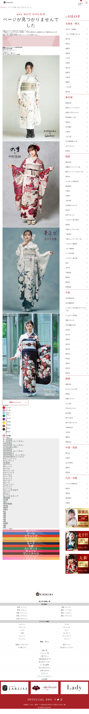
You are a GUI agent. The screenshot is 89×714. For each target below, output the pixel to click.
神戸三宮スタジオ (71, 422)
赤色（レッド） (22, 607)
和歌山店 (68, 442)
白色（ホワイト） (22, 619)
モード (7, 492)
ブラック (8, 429)
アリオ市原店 (70, 253)
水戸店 (68, 268)
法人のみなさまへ (44, 668)
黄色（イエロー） (66, 613)
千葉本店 (68, 234)
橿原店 (68, 437)
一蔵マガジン (44, 656)
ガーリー (8, 465)
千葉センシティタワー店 (74, 239)
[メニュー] (86, 2)
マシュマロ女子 (11, 490)
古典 (6, 500)
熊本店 (68, 488)
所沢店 (68, 210)
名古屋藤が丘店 (71, 325)
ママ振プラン (22, 647)
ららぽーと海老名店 (72, 181)
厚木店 (68, 176)
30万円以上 (9, 453)
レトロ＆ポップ (11, 496)
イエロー (8, 422)
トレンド (8, 478)
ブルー (8, 413)
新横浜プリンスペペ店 (73, 167)
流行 (6, 509)
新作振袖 (8, 504)
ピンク (8, 410)
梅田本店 (68, 384)
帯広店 (68, 43)
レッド (8, 408)
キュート (8, 466)
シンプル (8, 476)
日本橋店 (68, 127)
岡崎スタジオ (70, 320)
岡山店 (68, 453)
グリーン (8, 415)
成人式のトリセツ (44, 662)
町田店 (68, 151)
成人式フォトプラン (66, 647)
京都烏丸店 (69, 427)
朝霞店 (68, 224)
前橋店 (68, 277)
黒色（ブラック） (66, 616)
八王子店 (68, 136)
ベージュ (8, 488)
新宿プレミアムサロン (73, 107)
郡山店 (68, 91)
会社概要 (44, 679)
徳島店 (68, 467)
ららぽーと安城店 (71, 315)
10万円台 (8, 443)
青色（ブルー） (22, 610)
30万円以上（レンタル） (15, 455)
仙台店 (68, 67)
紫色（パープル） (66, 610)
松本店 (68, 368)
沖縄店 (68, 503)
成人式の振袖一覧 (44, 601)
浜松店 (68, 330)
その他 (8, 435)
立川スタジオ (70, 146)
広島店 (68, 458)
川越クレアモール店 (72, 229)
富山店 (68, 344)
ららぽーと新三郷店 (72, 220)
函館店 (68, 48)
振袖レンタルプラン (22, 644)
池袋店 (68, 122)
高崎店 (68, 282)
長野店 (68, 363)
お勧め (7, 463)
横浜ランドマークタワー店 (74, 172)
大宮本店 (68, 200)
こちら (15, 33)
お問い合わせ (44, 670)
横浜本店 (68, 162)
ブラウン (8, 426)
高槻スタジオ (70, 398)
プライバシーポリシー (44, 676)
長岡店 (68, 339)
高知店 (68, 472)
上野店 (68, 131)
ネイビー (8, 480)
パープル (8, 419)
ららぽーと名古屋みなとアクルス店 (76, 309)
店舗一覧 (44, 650)
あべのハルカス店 (71, 389)
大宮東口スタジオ (71, 205)
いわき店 (68, 87)
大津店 (68, 432)
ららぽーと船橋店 (71, 244)
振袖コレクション (15, 402)
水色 (6, 506)
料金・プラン (44, 642)
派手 (6, 508)
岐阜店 (68, 373)
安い (6, 502)
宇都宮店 (68, 272)
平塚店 (68, 191)
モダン (7, 494)
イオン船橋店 (70, 248)
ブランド (8, 486)
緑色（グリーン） (22, 613)
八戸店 (68, 58)
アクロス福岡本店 (71, 483)
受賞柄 (7, 498)
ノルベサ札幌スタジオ (73, 34)
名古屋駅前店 (70, 303)
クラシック (9, 470)
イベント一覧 (44, 653)
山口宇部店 (69, 463)
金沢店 (68, 349)
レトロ (31, 541)
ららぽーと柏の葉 (71, 258)
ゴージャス (9, 472)
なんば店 (68, 403)
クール (7, 468)
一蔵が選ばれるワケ (44, 659)
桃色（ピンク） (67, 607)
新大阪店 (68, 413)
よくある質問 (44, 665)
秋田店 (68, 72)
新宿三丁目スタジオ (72, 112)
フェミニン (9, 484)
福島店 (68, 82)
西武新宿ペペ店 (71, 117)
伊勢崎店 (68, 287)
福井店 (68, 354)
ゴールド (8, 474)
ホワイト (8, 432)
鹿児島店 (68, 498)
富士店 (68, 334)
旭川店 (68, 39)
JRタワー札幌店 (71, 29)
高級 (6, 523)
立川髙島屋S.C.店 (71, 141)
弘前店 (68, 63)
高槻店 (68, 394)
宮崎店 (68, 493)
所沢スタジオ (70, 215)
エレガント (9, 461)
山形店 (68, 77)
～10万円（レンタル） (14, 441)
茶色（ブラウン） (22, 616)
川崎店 (68, 196)
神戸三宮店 (69, 418)
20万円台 (8, 449)
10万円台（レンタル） (14, 445)
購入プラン (66, 644)
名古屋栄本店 (70, 298)
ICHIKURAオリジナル (14, 457)
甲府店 (68, 358)
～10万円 (8, 439)
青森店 (68, 53)
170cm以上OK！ (11, 447)
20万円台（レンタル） (14, 451)
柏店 (67, 263)
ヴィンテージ (10, 459)
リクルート (44, 673)
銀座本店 (68, 103)
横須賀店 (68, 186)
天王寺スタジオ (71, 408)
